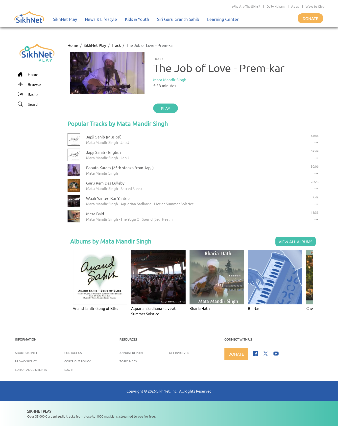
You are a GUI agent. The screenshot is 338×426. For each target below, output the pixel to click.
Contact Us (73, 353)
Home (73, 45)
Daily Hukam (275, 6)
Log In (68, 370)
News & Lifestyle (101, 19)
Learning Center (223, 19)
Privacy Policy (26, 361)
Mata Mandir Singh (169, 79)
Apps (295, 6)
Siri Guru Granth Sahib (178, 19)
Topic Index (128, 361)
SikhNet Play (65, 19)
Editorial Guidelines (31, 370)
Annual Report (132, 353)
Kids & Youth (137, 19)
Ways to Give (315, 6)
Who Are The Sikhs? (246, 6)
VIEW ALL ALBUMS (296, 241)
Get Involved (179, 353)
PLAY (165, 108)
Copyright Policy (77, 361)
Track (116, 45)
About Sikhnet (26, 353)
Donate (310, 18)
